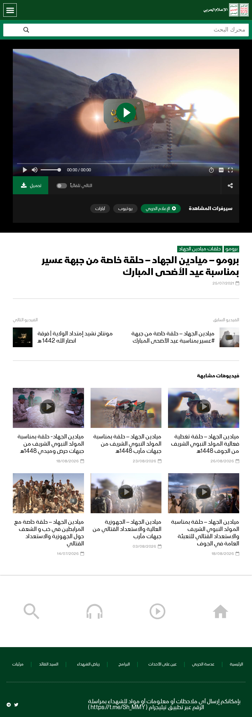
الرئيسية (236, 664)
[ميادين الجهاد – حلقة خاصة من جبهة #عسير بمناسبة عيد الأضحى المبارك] (229, 337)
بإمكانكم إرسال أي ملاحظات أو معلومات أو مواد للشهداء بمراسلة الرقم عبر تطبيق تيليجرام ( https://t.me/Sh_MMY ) (164, 704)
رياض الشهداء (88, 664)
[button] (10, 10)
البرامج (124, 664)
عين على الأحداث (162, 664)
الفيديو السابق (226, 320)
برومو (231, 249)
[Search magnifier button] (26, 29)
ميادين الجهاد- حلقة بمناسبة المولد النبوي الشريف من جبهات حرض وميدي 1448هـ (50, 444)
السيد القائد (48, 664)
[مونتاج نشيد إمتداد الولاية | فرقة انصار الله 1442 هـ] (22, 337)
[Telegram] (9, 705)
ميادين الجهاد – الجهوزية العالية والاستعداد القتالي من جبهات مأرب (127, 529)
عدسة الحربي (203, 664)
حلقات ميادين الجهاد (200, 249)
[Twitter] (16, 705)
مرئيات (18, 664)
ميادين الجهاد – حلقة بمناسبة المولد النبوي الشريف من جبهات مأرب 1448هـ (127, 444)
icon (204, 406)
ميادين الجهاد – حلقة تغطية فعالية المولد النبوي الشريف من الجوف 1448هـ (205, 444)
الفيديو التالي (25, 320)
